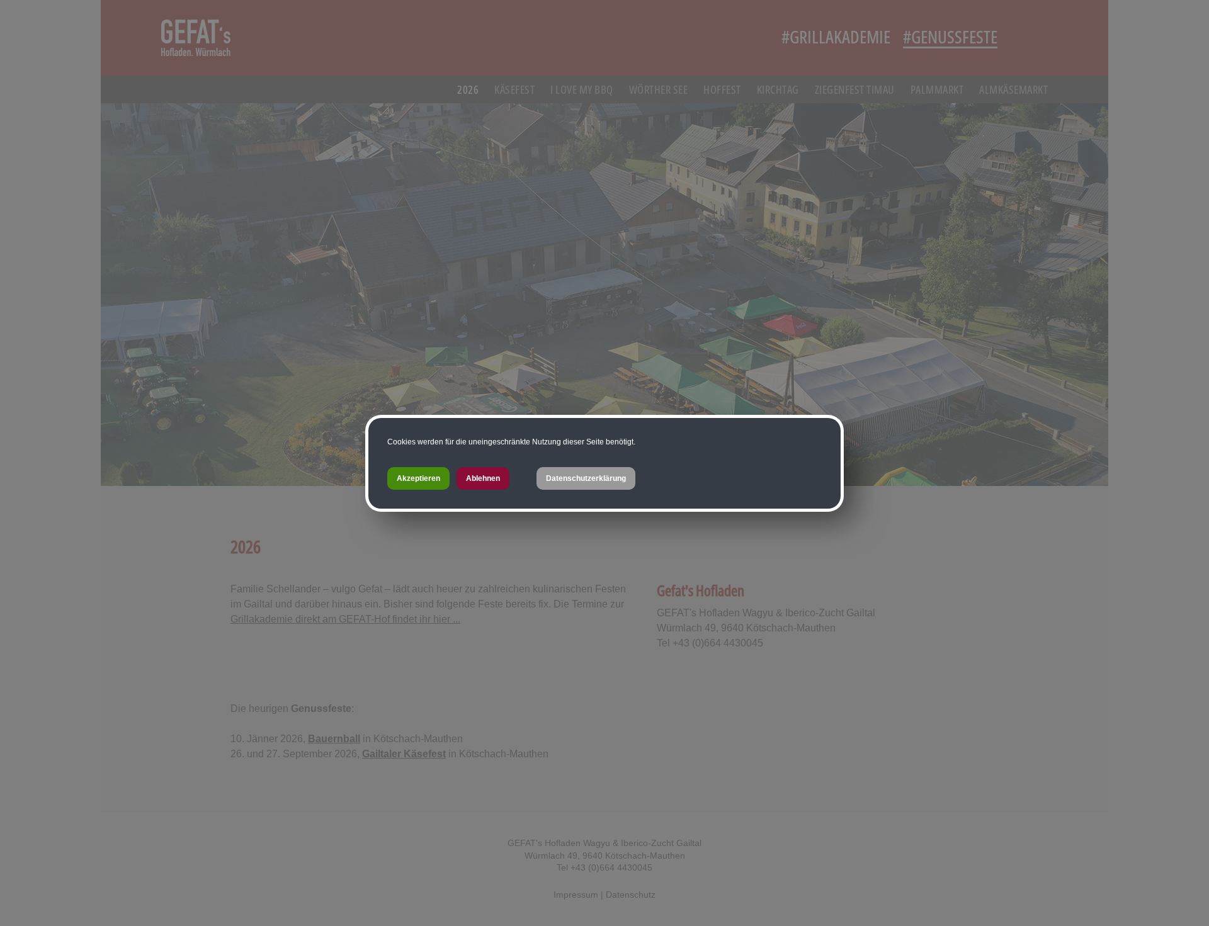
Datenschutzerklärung (586, 478)
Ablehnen (483, 478)
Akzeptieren (418, 478)
